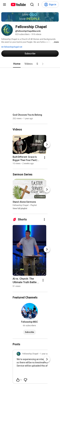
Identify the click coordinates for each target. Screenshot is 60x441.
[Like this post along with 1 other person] (17, 379)
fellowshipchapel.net (13, 47)
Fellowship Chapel (20, 205)
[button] (43, 64)
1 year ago (44, 354)
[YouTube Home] (18, 4)
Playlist (33, 205)
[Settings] (38, 4)
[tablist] (30, 64)
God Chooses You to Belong (27, 115)
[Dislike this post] (25, 379)
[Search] (32, 4)
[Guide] (4, 4)
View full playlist (20, 208)
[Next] (47, 144)
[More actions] (44, 157)
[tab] (17, 64)
